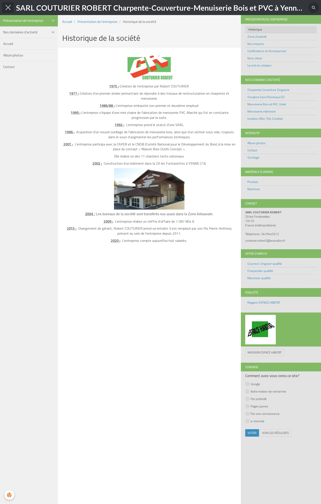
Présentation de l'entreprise (23, 20)
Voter (252, 433)
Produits (252, 181)
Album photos (13, 55)
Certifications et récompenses (266, 51)
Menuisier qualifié (259, 278)
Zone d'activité (257, 36)
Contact (9, 66)
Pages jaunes (259, 406)
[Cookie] (9, 495)
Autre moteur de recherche (268, 391)
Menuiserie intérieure (261, 111)
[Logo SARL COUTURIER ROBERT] (149, 67)
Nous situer (254, 58)
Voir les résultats (275, 433)
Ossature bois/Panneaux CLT (266, 97)
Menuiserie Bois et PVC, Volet (266, 104)
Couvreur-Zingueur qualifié (264, 263)
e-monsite (257, 421)
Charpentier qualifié (260, 270)
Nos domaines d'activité (20, 32)
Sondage (253, 157)
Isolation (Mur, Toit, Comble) (265, 118)
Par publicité (259, 398)
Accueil (8, 43)
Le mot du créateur (259, 65)
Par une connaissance (265, 413)
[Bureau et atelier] (149, 189)
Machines (253, 189)
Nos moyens (255, 43)
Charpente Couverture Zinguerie (268, 89)
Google (255, 384)
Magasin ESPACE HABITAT (263, 302)
